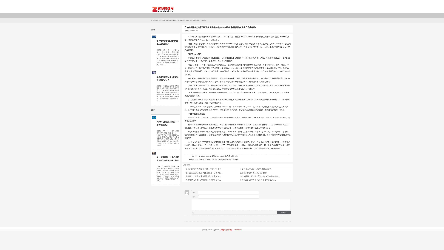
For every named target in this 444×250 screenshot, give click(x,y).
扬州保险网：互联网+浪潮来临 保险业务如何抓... (260, 176)
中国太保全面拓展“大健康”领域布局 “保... (256, 169)
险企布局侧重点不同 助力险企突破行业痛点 (203, 169)
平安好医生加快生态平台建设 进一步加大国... (204, 173)
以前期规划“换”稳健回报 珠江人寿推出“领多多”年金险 (216, 160)
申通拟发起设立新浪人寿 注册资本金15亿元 (258, 180)
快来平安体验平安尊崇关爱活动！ (254, 173)
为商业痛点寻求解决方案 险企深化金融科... (203, 180)
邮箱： (195, 197)
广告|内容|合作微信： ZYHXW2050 (231, 230)
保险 (156, 20)
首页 (152, 20)
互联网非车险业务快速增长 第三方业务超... (203, 176)
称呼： (195, 192)
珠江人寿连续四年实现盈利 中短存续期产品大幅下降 (216, 156)
